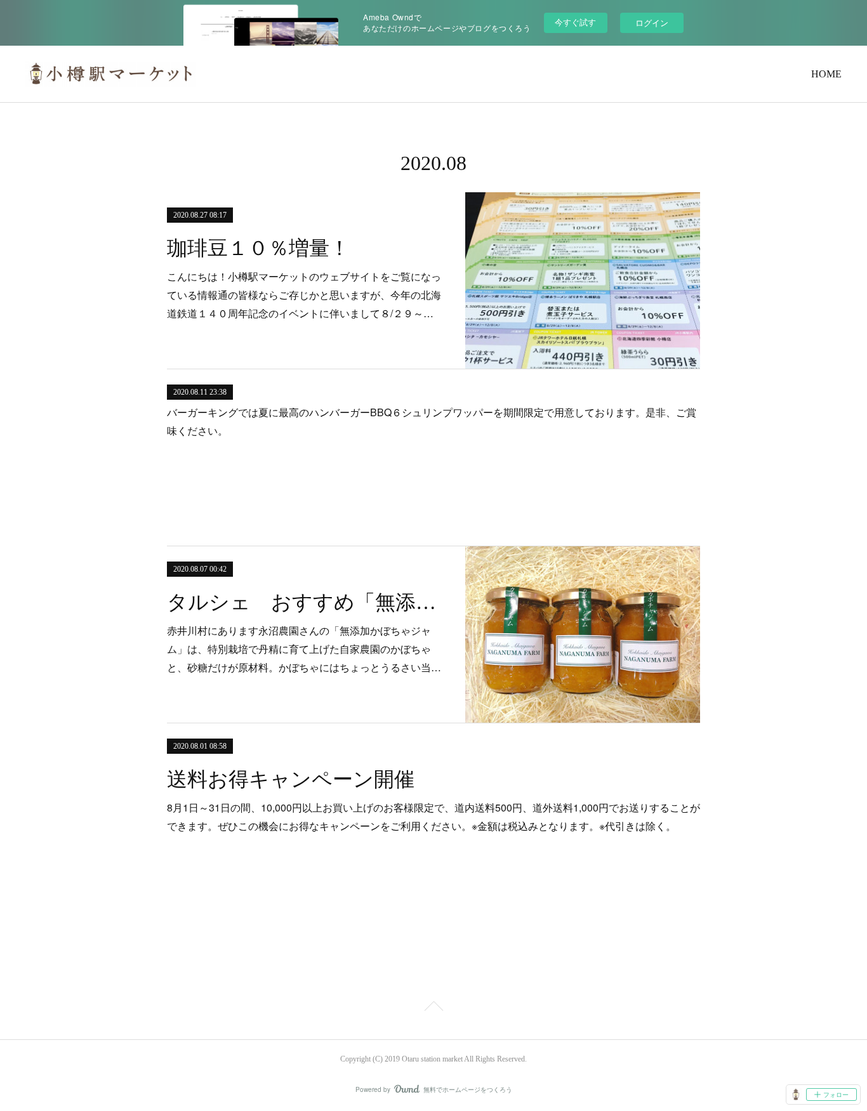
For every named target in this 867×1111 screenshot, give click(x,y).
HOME (826, 74)
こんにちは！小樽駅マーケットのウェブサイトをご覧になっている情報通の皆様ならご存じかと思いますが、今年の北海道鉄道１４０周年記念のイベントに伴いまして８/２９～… (304, 294)
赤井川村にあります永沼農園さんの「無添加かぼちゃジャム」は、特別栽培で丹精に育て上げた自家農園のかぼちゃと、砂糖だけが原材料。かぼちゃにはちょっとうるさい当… (304, 648)
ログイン (651, 22)
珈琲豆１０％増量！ (258, 248)
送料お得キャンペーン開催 (290, 779)
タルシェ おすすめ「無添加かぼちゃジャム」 (305, 602)
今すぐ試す (575, 22)
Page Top (433, 1008)
